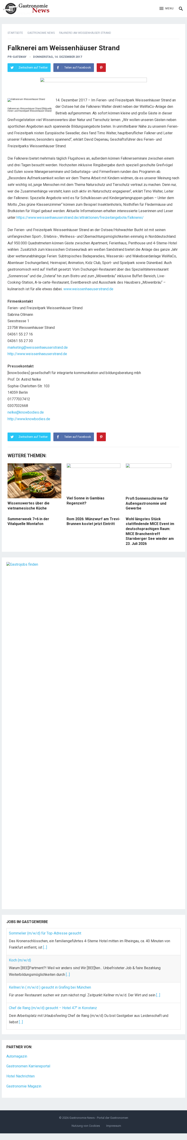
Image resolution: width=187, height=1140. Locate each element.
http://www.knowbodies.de (29, 419)
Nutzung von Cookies (86, 1125)
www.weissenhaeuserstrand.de (88, 289)
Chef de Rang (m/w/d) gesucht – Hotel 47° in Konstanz (53, 1008)
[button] (166, 8)
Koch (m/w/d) (20, 960)
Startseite (15, 32)
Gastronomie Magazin (23, 1086)
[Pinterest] (101, 67)
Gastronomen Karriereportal (28, 1066)
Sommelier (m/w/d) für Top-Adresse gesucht (45, 933)
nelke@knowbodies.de (26, 412)
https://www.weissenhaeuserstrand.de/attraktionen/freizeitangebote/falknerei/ (80, 217)
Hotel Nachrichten (20, 1076)
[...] (45, 947)
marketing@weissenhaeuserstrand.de (38, 347)
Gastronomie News (41, 32)
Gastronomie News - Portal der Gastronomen (98, 1117)
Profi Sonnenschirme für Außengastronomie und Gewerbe (147, 503)
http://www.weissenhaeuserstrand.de (37, 354)
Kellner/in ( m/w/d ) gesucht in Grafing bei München (50, 987)
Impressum (113, 1125)
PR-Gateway (17, 56)
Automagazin (16, 1056)
